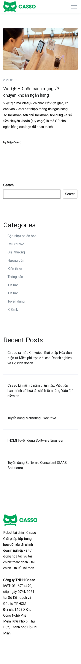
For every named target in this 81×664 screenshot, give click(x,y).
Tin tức (13, 285)
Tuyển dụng (16, 301)
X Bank (13, 310)
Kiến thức (15, 269)
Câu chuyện (16, 244)
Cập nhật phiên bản (22, 236)
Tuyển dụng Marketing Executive (32, 418)
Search (8, 185)
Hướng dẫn (16, 260)
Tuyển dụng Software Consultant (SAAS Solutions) (37, 465)
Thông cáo (15, 277)
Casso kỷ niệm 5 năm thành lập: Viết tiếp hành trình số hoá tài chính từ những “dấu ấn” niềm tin (40, 390)
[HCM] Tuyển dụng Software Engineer (36, 440)
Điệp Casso (14, 142)
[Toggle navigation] (74, 6)
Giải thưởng (16, 252)
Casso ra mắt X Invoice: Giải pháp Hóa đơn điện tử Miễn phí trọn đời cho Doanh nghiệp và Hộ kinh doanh (40, 358)
